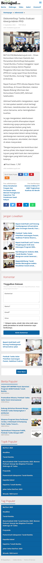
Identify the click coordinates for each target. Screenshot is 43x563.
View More (21, 372)
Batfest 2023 (8, 448)
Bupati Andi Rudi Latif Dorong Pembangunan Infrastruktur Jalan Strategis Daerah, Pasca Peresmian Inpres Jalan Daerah (27, 228)
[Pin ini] (19, 205)
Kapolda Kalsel (8, 480)
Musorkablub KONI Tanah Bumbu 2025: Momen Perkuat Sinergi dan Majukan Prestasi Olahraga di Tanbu (21, 464)
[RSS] (7, 177)
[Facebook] (20, 174)
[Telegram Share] (26, 205)
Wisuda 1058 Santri (10, 494)
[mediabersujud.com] (10, 2)
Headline (6, 452)
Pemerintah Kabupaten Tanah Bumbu (18, 475)
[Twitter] (26, 174)
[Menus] (40, 2)
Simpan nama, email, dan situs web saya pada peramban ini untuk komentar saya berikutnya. (20, 325)
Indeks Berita (17, 560)
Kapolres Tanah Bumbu (12, 485)
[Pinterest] (31, 174)
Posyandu (6, 471)
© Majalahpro (5, 560)
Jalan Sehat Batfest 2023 (12, 489)
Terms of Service (29, 560)
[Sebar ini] (6, 205)
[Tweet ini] (13, 205)
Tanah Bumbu (8, 457)
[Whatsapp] (32, 205)
